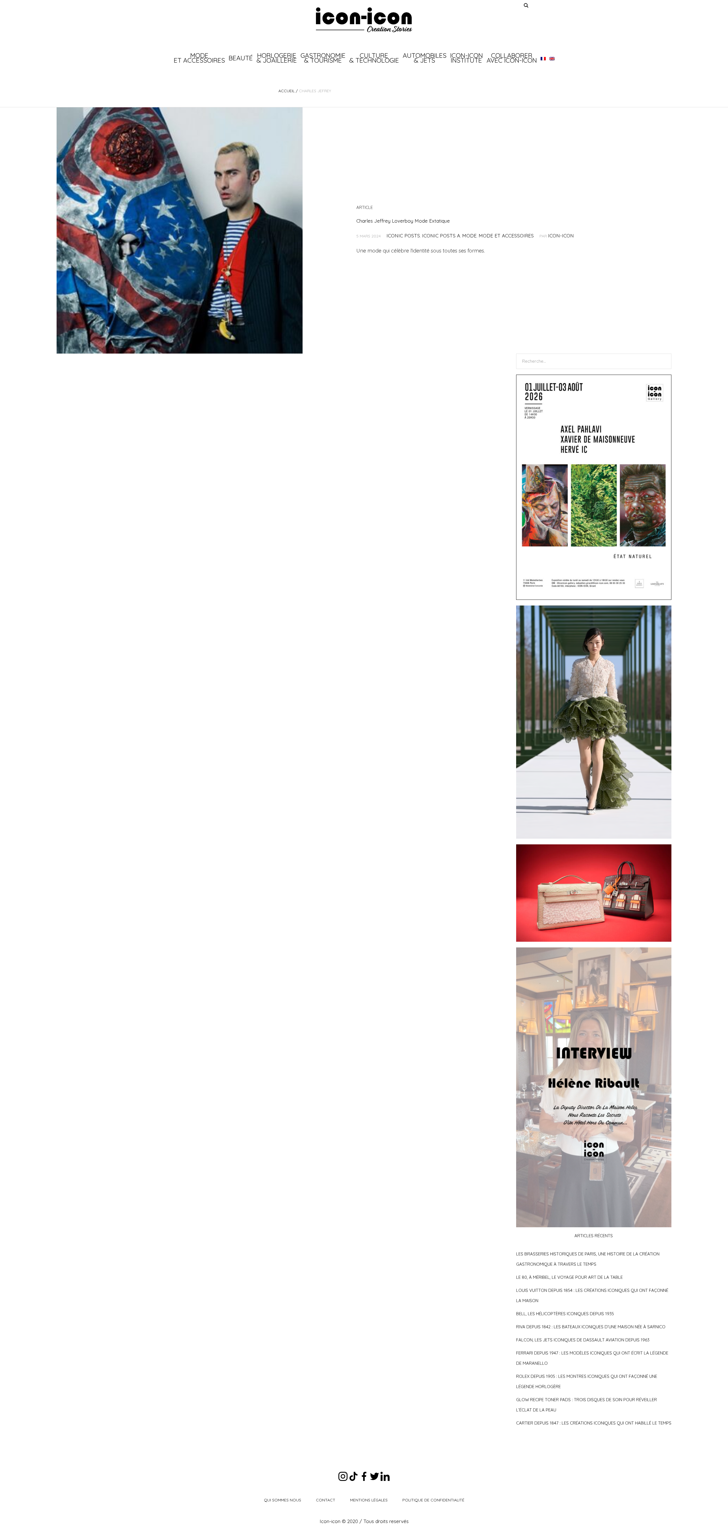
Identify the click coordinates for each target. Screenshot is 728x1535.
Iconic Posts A (441, 236)
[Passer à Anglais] (552, 58)
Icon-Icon (561, 236)
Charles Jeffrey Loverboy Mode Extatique (403, 221)
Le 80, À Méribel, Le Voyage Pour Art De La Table (569, 1277)
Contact (325, 1500)
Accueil (286, 90)
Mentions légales (369, 1500)
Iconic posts (403, 236)
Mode (469, 236)
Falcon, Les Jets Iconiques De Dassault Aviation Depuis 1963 (583, 1340)
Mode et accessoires (506, 236)
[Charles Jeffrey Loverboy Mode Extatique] (180, 230)
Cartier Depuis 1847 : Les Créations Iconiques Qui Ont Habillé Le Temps (593, 1423)
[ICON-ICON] (364, 20)
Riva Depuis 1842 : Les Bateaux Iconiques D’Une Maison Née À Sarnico (590, 1326)
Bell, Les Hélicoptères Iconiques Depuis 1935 (565, 1313)
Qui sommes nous (282, 1500)
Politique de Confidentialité (433, 1500)
